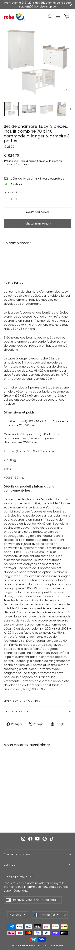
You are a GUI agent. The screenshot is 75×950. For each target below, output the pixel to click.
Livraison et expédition (22, 700)
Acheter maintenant (37, 223)
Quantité (11, 192)
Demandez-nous (16, 711)
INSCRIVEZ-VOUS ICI (18, 877)
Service (9, 864)
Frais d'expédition (31, 161)
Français (15, 915)
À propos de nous (17, 854)
